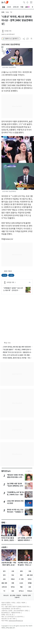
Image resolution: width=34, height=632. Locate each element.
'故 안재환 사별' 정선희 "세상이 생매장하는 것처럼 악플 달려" (15, 486)
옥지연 (4, 275)
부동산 (13, 579)
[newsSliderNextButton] (31, 471)
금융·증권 (30, 575)
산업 (4, 579)
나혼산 (11, 275)
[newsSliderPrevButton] (26, 471)
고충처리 (17, 597)
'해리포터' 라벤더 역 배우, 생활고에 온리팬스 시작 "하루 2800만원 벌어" (15, 477)
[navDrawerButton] (31, 2)
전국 (4, 575)
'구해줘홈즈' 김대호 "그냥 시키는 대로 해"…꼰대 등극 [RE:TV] (13, 289)
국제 (30, 571)
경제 (21, 571)
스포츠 (4, 547)
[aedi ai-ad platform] (8, 49)
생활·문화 (4, 583)
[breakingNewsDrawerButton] (27, 2)
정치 (4, 571)
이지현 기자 (7, 31)
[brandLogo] (4, 2)
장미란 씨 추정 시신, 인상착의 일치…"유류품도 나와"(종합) (15, 512)
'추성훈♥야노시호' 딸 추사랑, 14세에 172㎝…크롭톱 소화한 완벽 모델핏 (15, 494)
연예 (2, 12)
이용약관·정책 (26, 595)
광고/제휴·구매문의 (15, 595)
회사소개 (5, 595)
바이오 (30, 579)
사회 (13, 571)
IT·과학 (21, 579)
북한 (21, 575)
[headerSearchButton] (24, 2)
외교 (13, 575)
